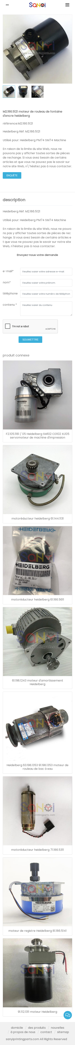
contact (46, 1032)
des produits (37, 1028)
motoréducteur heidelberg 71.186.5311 (37, 850)
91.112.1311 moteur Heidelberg (37, 1012)
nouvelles (57, 1028)
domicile (17, 1028)
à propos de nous (23, 1032)
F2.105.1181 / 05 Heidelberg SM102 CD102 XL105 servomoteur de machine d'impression (37, 435)
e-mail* (8, 271)
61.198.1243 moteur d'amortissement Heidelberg (37, 682)
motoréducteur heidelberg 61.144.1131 (37, 518)
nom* (7, 282)
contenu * (10, 305)
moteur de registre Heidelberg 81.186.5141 (37, 931)
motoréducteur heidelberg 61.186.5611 (37, 599)
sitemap (63, 1032)
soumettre (30, 339)
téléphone (10, 293)
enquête (12, 175)
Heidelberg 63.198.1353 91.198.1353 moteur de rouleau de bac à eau (37, 767)
